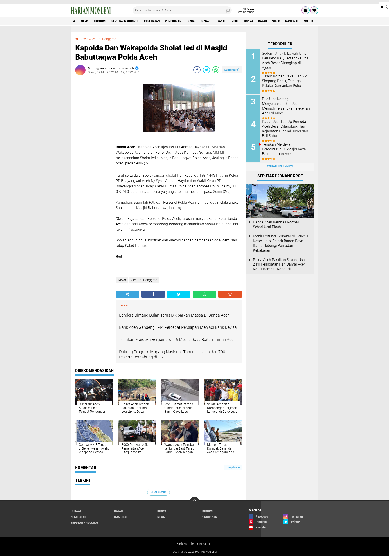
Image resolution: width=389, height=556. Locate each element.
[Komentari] (230, 294)
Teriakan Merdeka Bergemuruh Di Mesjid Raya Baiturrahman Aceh (284, 149)
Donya (248, 21)
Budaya (76, 511)
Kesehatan (152, 21)
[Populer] (314, 10)
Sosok (308, 21)
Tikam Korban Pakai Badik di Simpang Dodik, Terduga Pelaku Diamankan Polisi (285, 81)
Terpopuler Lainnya (280, 166)
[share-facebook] (197, 69)
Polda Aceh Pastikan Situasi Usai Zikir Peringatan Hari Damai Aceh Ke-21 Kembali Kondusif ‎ (279, 264)
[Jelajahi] (384, 6)
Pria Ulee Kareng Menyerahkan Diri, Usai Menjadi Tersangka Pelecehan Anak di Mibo (286, 106)
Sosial (191, 21)
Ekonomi (100, 21)
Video (276, 21)
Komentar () (232, 69)
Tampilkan (232, 467)
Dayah (262, 21)
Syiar (205, 21)
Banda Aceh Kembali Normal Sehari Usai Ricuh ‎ (276, 224)
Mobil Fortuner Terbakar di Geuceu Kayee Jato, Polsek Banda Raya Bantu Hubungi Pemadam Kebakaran (280, 243)
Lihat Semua (158, 492)
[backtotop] (194, 501)
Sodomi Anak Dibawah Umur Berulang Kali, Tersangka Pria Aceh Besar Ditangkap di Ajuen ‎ (285, 60)
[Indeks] (305, 10)
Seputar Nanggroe (125, 21)
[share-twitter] (206, 69)
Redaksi (182, 543)
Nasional (292, 21)
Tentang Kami (200, 543)
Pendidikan (173, 21)
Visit (235, 21)
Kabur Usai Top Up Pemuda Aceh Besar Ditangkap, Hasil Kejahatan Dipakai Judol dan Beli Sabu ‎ (285, 128)
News (85, 21)
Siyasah (220, 21)
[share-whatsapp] (215, 69)
